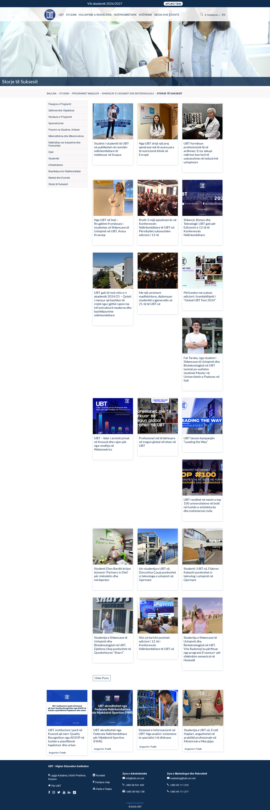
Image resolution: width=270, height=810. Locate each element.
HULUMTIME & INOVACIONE (95, 14)
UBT (61, 14)
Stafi (50, 152)
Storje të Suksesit (58, 184)
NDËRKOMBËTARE (125, 14)
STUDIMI (71, 14)
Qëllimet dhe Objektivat (61, 110)
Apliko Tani (173, 3)
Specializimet (55, 123)
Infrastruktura (55, 165)
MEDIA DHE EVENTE (166, 14)
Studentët (53, 158)
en (223, 14)
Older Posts (102, 678)
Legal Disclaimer (135, 802)
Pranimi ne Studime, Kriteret (64, 129)
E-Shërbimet (211, 14)
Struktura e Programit (60, 117)
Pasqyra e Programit (59, 104)
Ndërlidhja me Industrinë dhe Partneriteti (64, 144)
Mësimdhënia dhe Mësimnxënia (66, 136)
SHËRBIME (145, 14)
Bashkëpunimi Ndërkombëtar (64, 171)
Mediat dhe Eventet (59, 177)
